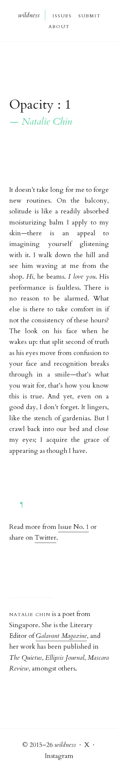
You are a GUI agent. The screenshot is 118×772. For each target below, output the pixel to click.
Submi (89, 15)
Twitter (45, 537)
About (59, 26)
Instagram (59, 755)
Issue (61, 15)
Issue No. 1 (73, 526)
